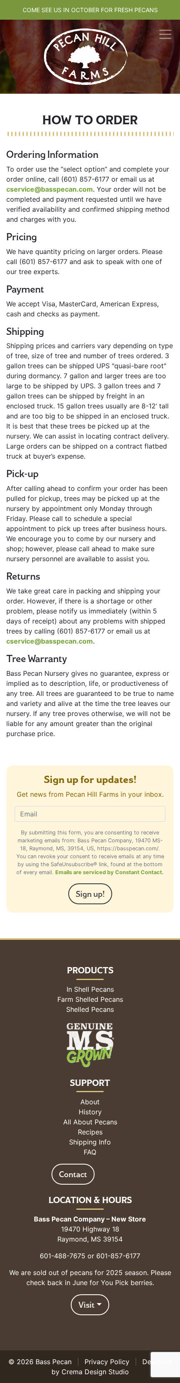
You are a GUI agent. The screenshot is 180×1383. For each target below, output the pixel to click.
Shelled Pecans (90, 1009)
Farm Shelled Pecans (90, 999)
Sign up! (90, 893)
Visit (86, 1304)
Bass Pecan (54, 1361)
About (90, 1102)
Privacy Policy (107, 1361)
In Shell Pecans (90, 989)
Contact (73, 1174)
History (90, 1112)
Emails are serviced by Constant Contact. (109, 872)
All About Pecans (90, 1122)
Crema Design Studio (95, 1372)
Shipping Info (90, 1142)
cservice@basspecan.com (49, 189)
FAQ (90, 1152)
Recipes (90, 1132)
